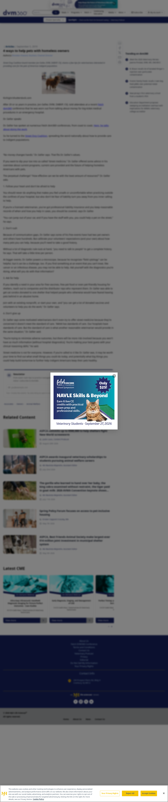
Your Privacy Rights (109, 793)
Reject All (130, 793)
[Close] (164, 793)
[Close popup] (114, 376)
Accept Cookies (148, 793)
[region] (84, 793)
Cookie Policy (38, 799)
